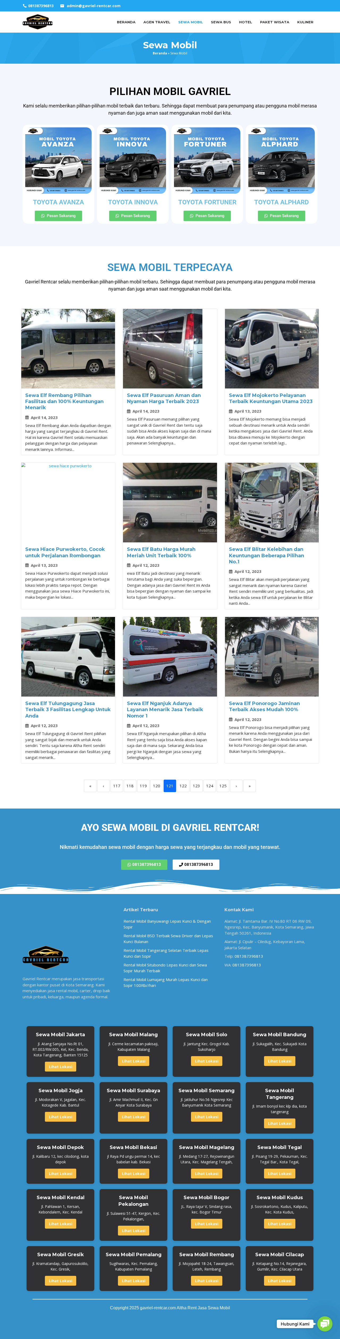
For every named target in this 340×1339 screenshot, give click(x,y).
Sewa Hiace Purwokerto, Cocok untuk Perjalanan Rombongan (65, 552)
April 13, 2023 (248, 411)
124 (209, 785)
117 (116, 785)
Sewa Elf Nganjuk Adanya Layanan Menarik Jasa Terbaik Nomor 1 (165, 710)
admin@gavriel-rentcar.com (94, 5)
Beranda (160, 53)
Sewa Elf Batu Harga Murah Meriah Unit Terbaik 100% (161, 552)
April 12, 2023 (146, 565)
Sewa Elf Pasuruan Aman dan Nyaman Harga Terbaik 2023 (164, 398)
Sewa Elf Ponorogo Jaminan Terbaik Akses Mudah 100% (264, 706)
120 (156, 785)
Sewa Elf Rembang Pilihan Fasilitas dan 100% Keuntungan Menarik (64, 401)
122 (183, 785)
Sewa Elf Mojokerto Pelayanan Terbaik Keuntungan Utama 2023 (271, 398)
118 (130, 785)
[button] (324, 1323)
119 (143, 785)
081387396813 (249, 956)
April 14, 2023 (44, 418)
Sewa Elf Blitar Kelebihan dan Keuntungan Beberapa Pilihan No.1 (266, 555)
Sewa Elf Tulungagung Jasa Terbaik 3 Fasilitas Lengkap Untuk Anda (68, 710)
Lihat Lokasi (60, 1066)
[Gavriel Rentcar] (38, 21)
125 (223, 785)
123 (196, 785)
